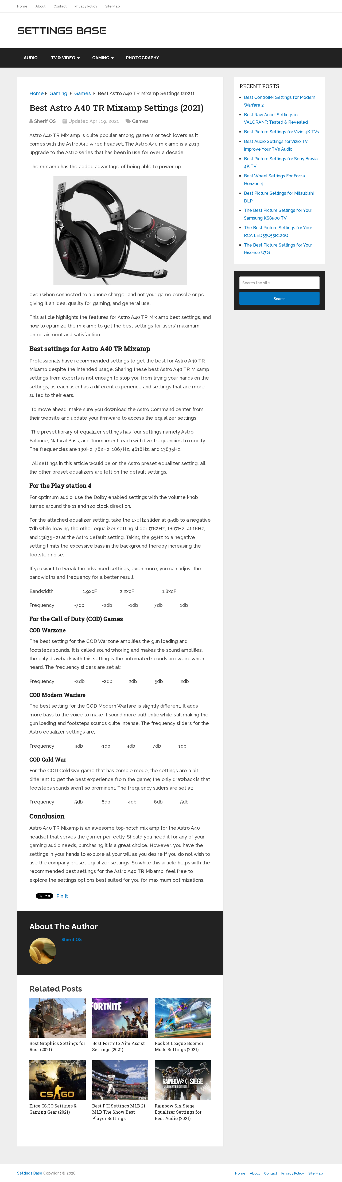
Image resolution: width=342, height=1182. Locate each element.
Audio (31, 57)
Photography (142, 57)
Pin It (62, 896)
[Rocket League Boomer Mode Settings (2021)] (183, 1018)
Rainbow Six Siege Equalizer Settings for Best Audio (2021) (178, 1112)
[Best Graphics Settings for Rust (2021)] (57, 1018)
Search (280, 299)
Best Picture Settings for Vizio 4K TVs (281, 131)
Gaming (100, 57)
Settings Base (62, 30)
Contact (60, 6)
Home (22, 6)
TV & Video (63, 57)
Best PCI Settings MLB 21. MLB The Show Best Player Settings (119, 1112)
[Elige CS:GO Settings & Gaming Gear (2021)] (57, 1080)
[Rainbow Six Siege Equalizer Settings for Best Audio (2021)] (183, 1080)
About (40, 6)
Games (140, 121)
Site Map (112, 6)
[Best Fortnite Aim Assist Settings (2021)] (120, 1018)
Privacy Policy (86, 6)
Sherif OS (45, 121)
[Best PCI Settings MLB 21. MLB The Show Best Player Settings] (120, 1080)
